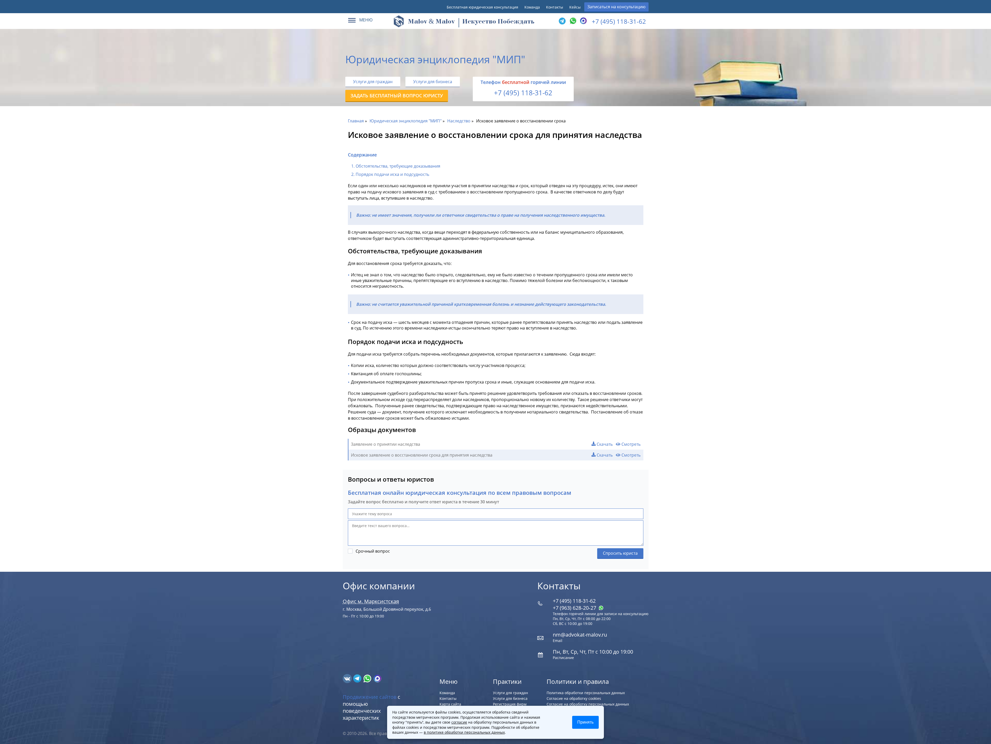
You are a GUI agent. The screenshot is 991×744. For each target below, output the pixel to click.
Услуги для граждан (373, 81)
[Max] (583, 21)
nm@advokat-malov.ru (580, 634)
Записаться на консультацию (616, 7)
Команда (532, 7)
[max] (377, 678)
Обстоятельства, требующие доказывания (398, 166)
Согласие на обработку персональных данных (588, 704)
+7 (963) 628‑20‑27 (575, 607)
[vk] (348, 678)
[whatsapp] (368, 678)
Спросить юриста (620, 553)
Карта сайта (450, 704)
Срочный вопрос (373, 551)
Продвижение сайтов (369, 696)
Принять (585, 722)
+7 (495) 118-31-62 (619, 21)
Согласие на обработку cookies (574, 698)
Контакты (554, 7)
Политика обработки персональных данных (586, 692)
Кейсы (575, 7)
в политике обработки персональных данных (464, 732)
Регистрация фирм (509, 704)
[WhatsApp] (572, 21)
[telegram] (562, 21)
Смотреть (630, 444)
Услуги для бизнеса (432, 81)
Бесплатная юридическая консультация (482, 7)
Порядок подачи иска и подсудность (392, 174)
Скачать (604, 444)
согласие (459, 722)
